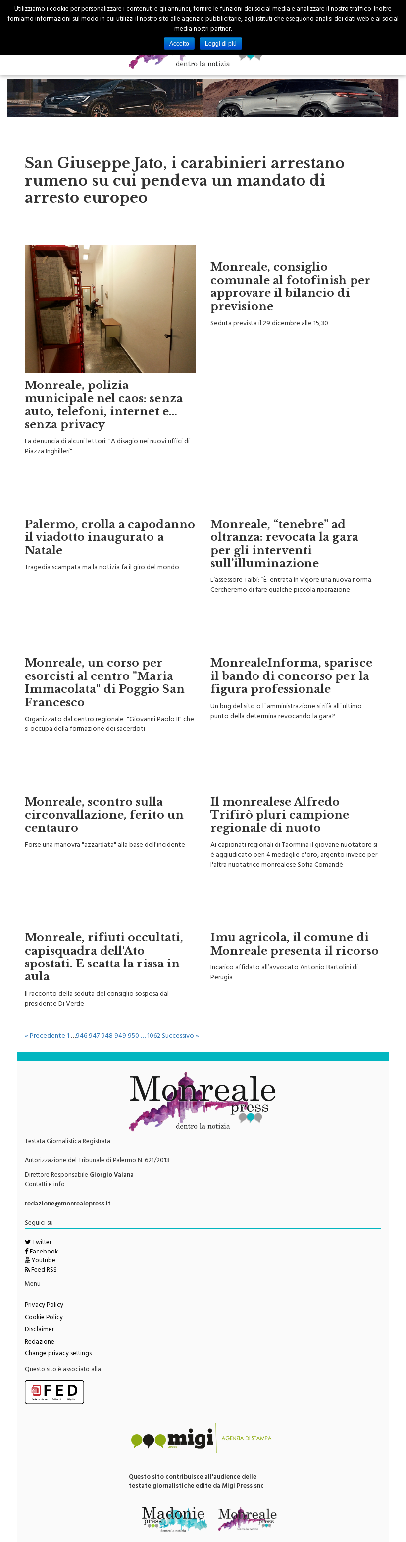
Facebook (43, 1252)
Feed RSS (43, 1271)
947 (94, 1036)
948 (107, 1036)
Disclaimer (39, 1330)
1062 (153, 1036)
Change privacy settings (58, 1354)
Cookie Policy (44, 1318)
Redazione (39, 1343)
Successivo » (180, 1036)
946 (81, 1036)
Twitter (41, 1243)
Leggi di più (221, 43)
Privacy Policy (44, 1306)
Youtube (42, 1261)
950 (133, 1036)
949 (120, 1036)
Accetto (179, 43)
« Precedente (45, 1036)
